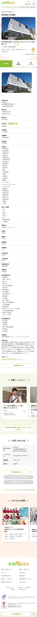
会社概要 (20, 587)
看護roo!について (10, 587)
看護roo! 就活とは (24, 569)
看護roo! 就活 (10, 7)
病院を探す (22, 575)
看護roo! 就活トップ (6, 569)
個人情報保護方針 (22, 589)
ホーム (3, 7)
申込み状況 (22, 572)
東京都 (16, 7)
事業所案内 (28, 587)
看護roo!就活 (10, 489)
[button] (6, 63)
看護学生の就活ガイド (7, 582)
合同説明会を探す (6, 575)
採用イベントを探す (6, 579)
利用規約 (13, 589)
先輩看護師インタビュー (25, 579)
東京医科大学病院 (18, 489)
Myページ (4, 572)
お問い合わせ (22, 582)
